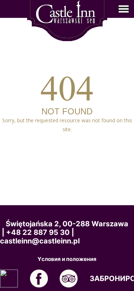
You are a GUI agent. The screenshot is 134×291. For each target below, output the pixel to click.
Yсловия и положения (67, 259)
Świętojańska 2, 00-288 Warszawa (67, 224)
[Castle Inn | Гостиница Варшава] (67, 20)
